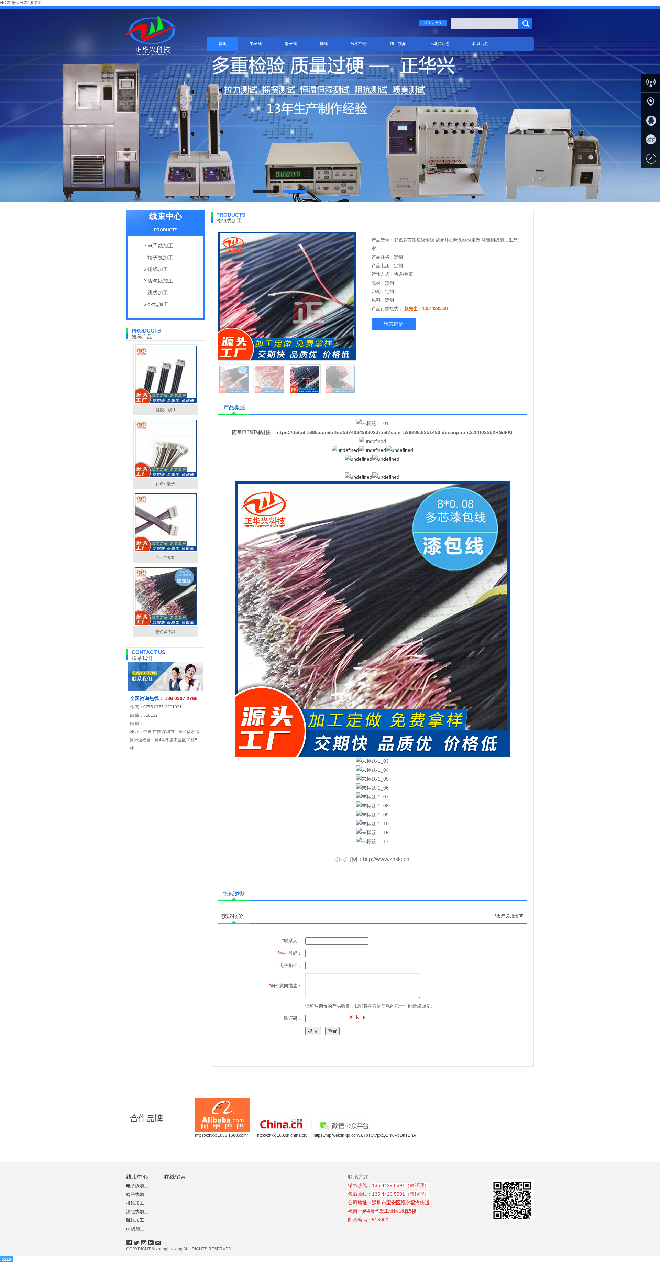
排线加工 (157, 269)
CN (427, 22)
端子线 (291, 43)
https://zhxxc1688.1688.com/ (221, 1135)
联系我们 (480, 43)
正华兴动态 (439, 43)
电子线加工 (160, 246)
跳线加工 (157, 292)
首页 (223, 43)
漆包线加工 (160, 281)
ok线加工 (157, 304)
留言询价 (393, 324)
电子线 (256, 43)
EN (438, 22)
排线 (324, 43)
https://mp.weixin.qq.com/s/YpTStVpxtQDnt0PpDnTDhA (365, 1135)
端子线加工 (160, 257)
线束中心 (359, 43)
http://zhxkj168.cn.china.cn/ (282, 1135)
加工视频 (398, 43)
